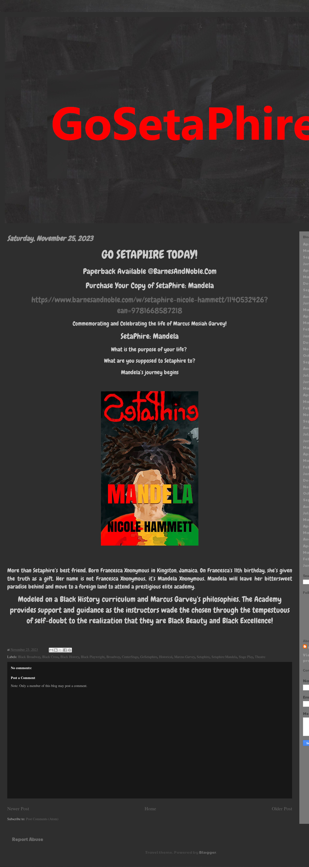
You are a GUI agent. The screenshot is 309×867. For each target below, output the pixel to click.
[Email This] (51, 650)
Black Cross (50, 656)
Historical (165, 656)
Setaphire (203, 656)
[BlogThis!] (55, 650)
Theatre (260, 656)
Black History (69, 656)
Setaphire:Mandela (224, 656)
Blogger (207, 852)
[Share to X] (60, 650)
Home (150, 808)
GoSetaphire (148, 656)
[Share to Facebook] (65, 650)
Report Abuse (27, 839)
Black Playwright (93, 656)
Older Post (282, 808)
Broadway (113, 656)
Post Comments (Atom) (42, 819)
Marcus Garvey (184, 656)
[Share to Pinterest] (69, 650)
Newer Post (18, 808)
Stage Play (246, 656)
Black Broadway (29, 656)
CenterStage (130, 656)
